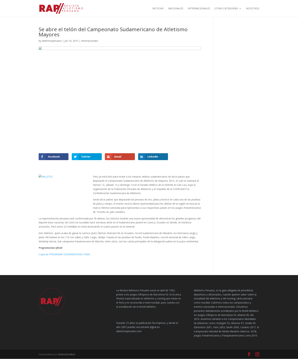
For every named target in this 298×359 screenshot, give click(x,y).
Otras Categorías (226, 8)
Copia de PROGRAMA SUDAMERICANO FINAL (64, 254)
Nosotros (252, 8)
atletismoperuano (52, 40)
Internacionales (199, 8)
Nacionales (175, 8)
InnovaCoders (66, 354)
